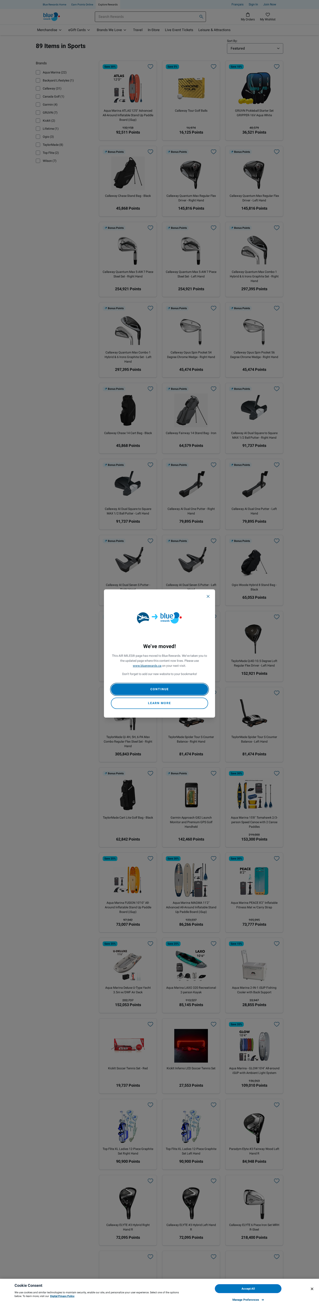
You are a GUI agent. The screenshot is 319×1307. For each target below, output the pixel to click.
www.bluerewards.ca (147, 665)
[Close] (208, 596)
